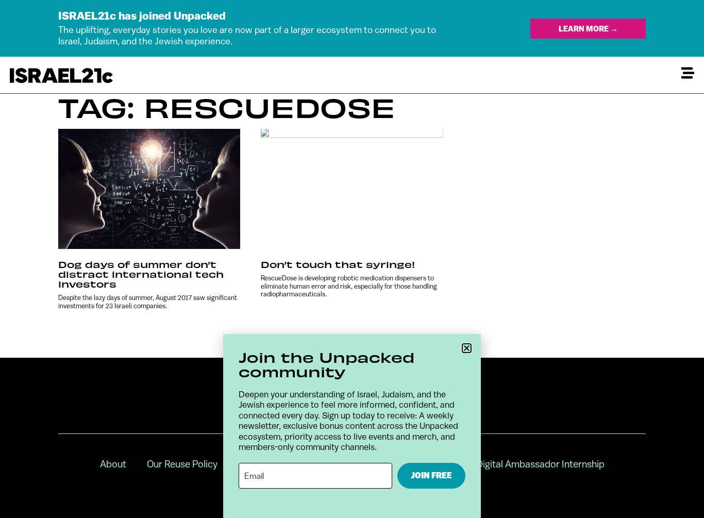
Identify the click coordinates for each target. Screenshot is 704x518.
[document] (352, 259)
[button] (467, 348)
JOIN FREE (431, 475)
